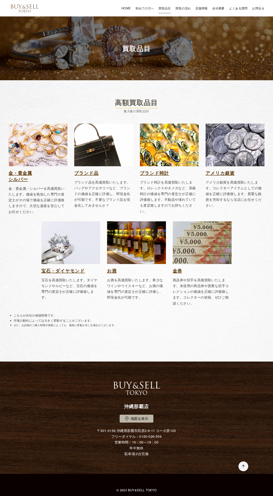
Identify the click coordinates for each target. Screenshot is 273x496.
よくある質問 (238, 8)
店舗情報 (201, 8)
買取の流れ (183, 8)
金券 (177, 270)
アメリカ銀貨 (220, 173)
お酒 (112, 270)
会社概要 (218, 8)
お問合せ (258, 8)
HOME (126, 8)
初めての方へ (144, 8)
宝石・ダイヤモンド (63, 270)
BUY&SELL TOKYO (142, 490)
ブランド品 (86, 173)
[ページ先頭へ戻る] (243, 466)
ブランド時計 (154, 173)
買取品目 (164, 8)
